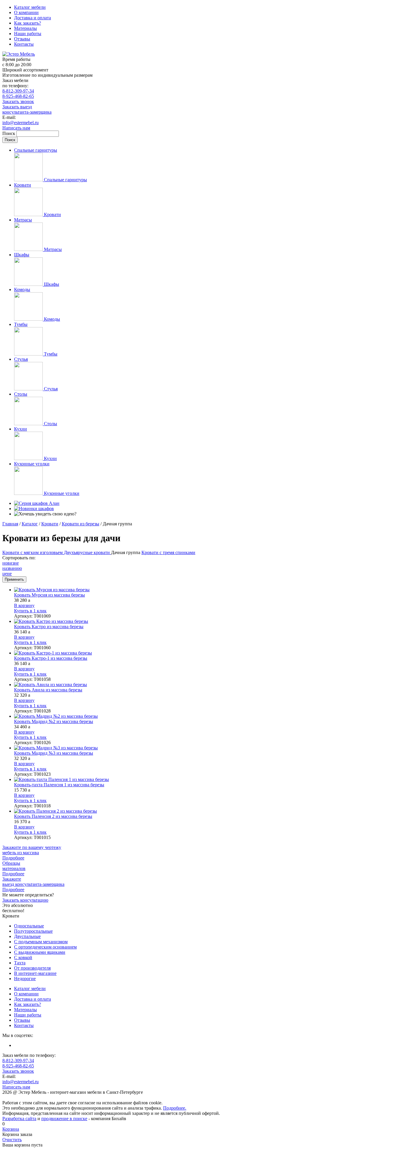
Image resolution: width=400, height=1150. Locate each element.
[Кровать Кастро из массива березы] (206, 621)
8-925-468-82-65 (18, 96)
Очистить (12, 1139)
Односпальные (29, 925)
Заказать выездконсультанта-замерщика (27, 109)
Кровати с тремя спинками (168, 552)
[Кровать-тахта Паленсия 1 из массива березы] (206, 779)
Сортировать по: (18, 557)
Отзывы (22, 38)
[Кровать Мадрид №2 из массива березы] (206, 716)
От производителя (32, 968)
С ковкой (23, 957)
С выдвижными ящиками (39, 952)
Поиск (9, 133)
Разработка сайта (19, 1118)
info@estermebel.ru (20, 122)
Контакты (24, 44)
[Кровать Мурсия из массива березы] (206, 589)
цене (7, 573)
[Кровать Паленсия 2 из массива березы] (206, 811)
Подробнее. (174, 1107)
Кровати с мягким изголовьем (33, 552)
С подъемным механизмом (41, 941)
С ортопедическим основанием (45, 946)
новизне (10, 563)
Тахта (19, 962)
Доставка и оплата (32, 17)
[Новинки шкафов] (34, 508)
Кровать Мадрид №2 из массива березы (53, 721)
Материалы (25, 28)
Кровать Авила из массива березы (48, 689)
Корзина (10, 1129)
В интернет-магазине (35, 973)
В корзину (24, 605)
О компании (26, 12)
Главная (10, 523)
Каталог (30, 523)
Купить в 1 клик (30, 610)
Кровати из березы (80, 523)
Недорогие (25, 978)
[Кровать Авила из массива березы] (206, 684)
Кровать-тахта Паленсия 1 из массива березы (59, 784)
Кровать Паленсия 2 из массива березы (53, 816)
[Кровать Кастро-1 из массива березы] (206, 653)
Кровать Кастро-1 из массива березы (50, 658)
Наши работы (27, 33)
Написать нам (16, 127)
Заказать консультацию (25, 900)
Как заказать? (27, 22)
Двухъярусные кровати (87, 552)
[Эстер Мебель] (18, 54)
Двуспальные (27, 936)
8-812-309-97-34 (18, 90)
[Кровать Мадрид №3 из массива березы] (206, 748)
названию (12, 568)
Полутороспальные (33, 931)
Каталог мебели (30, 7)
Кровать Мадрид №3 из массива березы (53, 753)
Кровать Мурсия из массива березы (49, 594)
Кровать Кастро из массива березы (48, 626)
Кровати (49, 523)
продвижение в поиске (64, 1118)
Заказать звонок (18, 101)
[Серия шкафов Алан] (36, 503)
